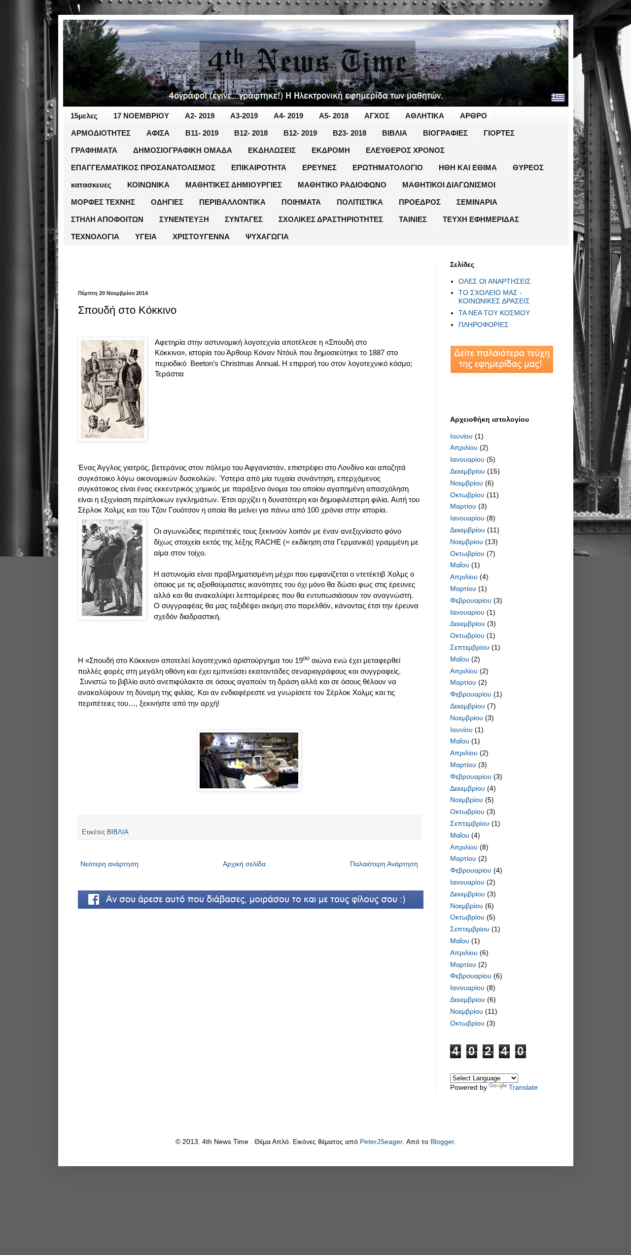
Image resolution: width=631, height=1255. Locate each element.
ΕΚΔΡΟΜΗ (331, 150)
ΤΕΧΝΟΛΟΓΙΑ (95, 236)
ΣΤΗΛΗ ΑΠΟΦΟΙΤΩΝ (107, 219)
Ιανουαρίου (467, 459)
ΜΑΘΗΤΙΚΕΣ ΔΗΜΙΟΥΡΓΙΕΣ (233, 185)
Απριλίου (464, 447)
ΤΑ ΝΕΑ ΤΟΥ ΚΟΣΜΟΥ (494, 313)
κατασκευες (91, 185)
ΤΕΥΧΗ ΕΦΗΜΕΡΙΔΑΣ (481, 219)
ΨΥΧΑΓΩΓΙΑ (267, 236)
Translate (523, 1087)
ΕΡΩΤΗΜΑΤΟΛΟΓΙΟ (387, 167)
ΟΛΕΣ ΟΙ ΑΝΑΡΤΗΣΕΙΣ (494, 281)
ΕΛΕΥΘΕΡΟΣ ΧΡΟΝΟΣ (405, 150)
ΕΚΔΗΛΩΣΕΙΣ (272, 150)
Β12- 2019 (300, 133)
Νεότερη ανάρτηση (109, 864)
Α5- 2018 (334, 115)
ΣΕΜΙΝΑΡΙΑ (476, 202)
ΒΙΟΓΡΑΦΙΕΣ (445, 133)
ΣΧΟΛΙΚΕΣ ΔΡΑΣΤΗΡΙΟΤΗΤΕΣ (331, 219)
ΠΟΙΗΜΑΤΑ (301, 202)
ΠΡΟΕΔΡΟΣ (420, 202)
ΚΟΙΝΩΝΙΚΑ (148, 185)
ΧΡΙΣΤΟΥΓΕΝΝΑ (201, 236)
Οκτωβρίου (467, 495)
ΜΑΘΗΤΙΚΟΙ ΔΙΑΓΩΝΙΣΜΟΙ (448, 185)
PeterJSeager (381, 1141)
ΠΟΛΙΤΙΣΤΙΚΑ (360, 202)
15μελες (84, 115)
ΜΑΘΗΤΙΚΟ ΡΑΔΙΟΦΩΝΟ (342, 185)
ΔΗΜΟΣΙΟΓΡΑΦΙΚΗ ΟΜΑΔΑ (182, 150)
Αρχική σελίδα (244, 864)
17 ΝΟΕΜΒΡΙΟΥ (141, 115)
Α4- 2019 (288, 115)
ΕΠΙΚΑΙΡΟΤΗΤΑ (258, 167)
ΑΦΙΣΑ (158, 133)
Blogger (442, 1141)
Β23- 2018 (349, 133)
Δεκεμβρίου (467, 471)
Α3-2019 (244, 115)
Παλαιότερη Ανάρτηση (384, 864)
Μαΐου (459, 565)
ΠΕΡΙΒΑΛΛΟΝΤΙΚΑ (232, 202)
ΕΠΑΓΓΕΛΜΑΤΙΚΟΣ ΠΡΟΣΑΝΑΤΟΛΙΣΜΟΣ (143, 167)
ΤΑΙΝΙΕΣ (413, 219)
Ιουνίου (461, 436)
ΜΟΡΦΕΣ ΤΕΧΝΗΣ (103, 202)
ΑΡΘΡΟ (473, 115)
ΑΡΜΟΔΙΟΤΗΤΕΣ (101, 133)
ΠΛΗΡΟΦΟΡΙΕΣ (483, 325)
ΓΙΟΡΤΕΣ (499, 133)
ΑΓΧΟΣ (376, 115)
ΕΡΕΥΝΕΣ (319, 167)
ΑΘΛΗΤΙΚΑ (424, 115)
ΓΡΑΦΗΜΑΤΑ (94, 150)
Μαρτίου (463, 506)
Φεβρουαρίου (470, 600)
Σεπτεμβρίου (470, 647)
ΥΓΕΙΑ (146, 236)
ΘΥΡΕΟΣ (528, 167)
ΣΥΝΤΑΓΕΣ (244, 219)
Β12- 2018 (251, 133)
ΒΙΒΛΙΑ (394, 133)
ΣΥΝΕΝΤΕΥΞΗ (184, 219)
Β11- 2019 (201, 133)
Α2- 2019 (199, 115)
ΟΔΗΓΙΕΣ (167, 202)
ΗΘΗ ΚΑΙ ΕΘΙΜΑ (468, 167)
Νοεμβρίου (466, 483)
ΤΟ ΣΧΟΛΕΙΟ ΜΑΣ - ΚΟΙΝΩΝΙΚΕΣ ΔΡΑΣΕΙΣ (494, 297)
